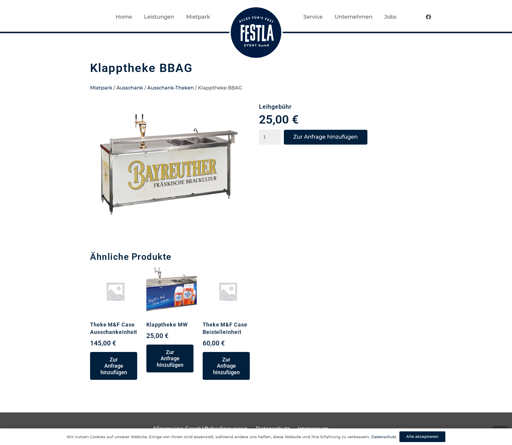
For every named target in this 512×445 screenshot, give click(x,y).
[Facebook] (428, 17)
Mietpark (101, 88)
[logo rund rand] (256, 32)
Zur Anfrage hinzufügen (325, 137)
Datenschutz (383, 436)
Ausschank (129, 88)
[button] (242, 114)
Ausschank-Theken (170, 88)
